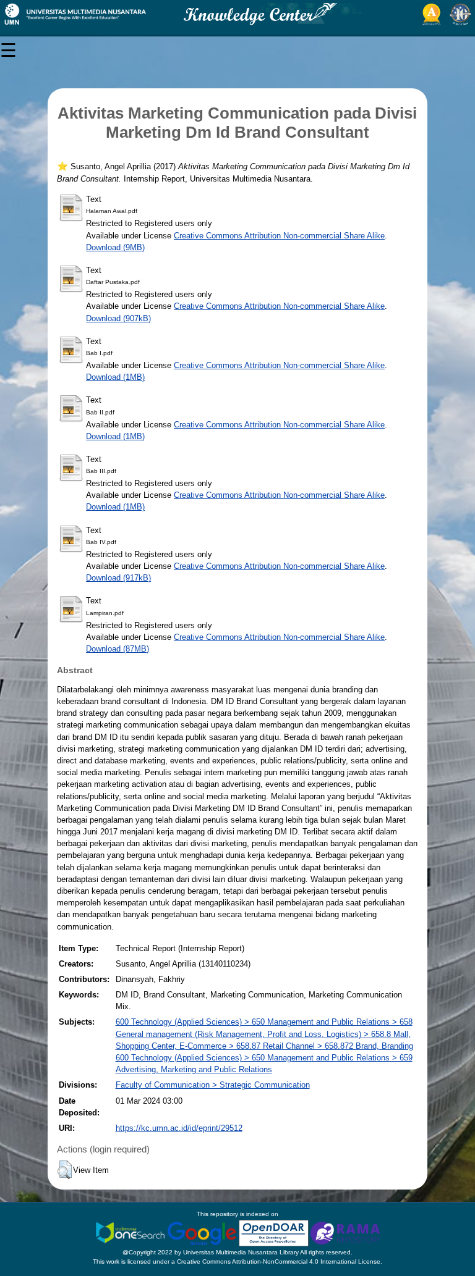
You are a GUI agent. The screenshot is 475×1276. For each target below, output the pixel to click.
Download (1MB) (115, 377)
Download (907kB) (118, 318)
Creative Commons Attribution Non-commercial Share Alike (279, 235)
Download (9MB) (115, 247)
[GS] (203, 1232)
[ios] (131, 1232)
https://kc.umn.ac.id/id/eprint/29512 (179, 1128)
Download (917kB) (118, 577)
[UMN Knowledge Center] (237, 14)
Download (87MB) (117, 648)
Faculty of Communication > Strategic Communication (213, 1084)
